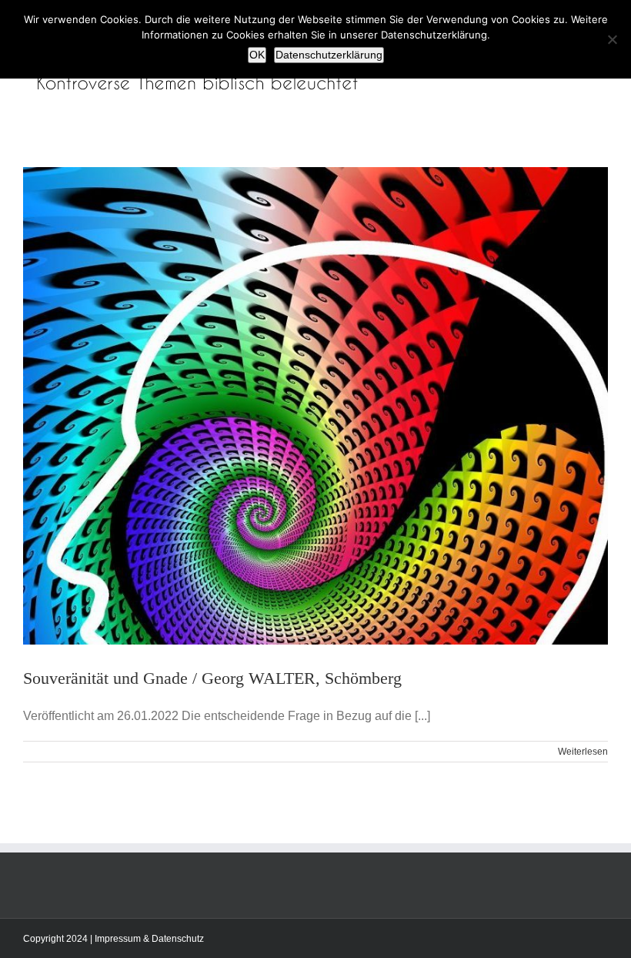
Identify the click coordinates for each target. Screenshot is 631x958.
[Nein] (611, 39)
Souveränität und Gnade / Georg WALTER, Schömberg (212, 678)
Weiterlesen (583, 751)
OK (257, 55)
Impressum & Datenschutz (149, 938)
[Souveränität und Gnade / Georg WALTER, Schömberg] (315, 406)
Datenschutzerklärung (328, 55)
